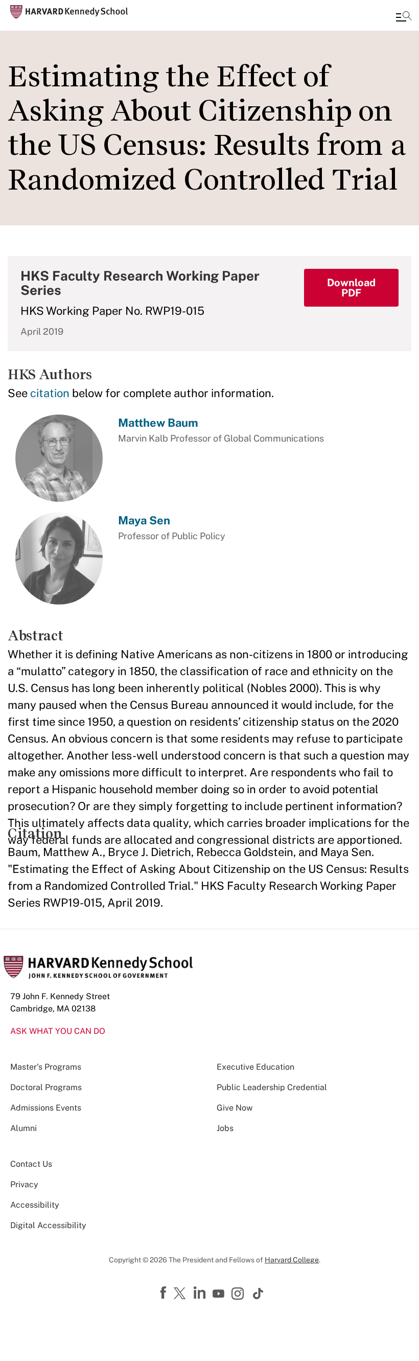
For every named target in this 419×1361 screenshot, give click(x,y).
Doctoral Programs (46, 1087)
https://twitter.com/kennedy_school (181, 1294)
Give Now (234, 1108)
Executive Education (255, 1067)
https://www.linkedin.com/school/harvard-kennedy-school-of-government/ (200, 1293)
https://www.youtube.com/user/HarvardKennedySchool (219, 1294)
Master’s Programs (45, 1067)
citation (49, 393)
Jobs (225, 1128)
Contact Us (31, 1164)
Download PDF (351, 287)
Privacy (24, 1184)
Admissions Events (45, 1108)
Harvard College (292, 1260)
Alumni (23, 1128)
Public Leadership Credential (272, 1087)
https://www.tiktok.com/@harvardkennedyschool (258, 1293)
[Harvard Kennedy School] (69, 12)
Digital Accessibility (48, 1225)
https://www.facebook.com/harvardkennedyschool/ (164, 1293)
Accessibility (34, 1205)
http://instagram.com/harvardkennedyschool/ (239, 1294)
